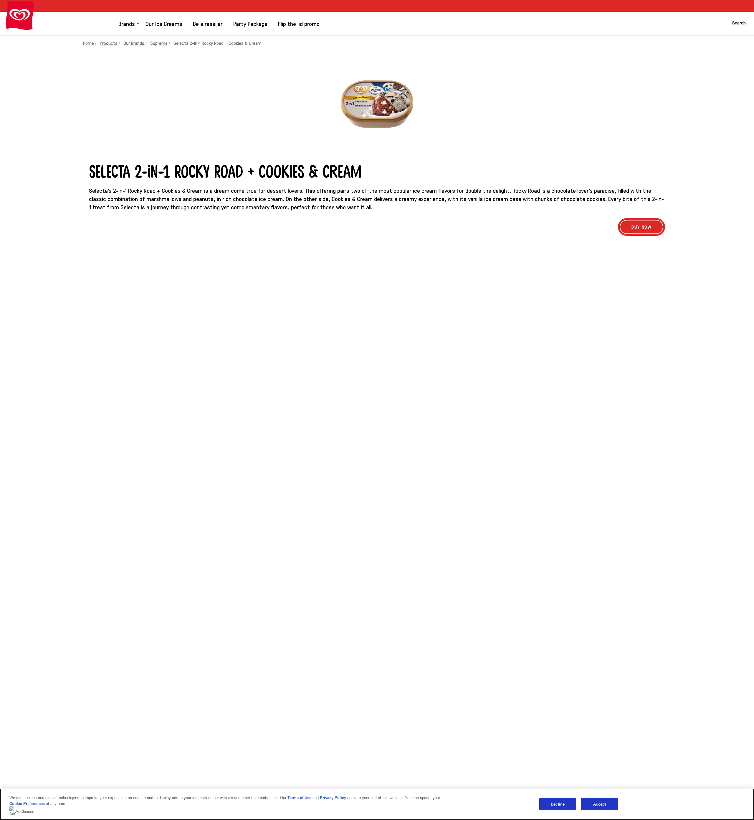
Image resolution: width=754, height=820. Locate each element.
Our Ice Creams (163, 23)
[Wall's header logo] (20, 15)
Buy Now (641, 227)
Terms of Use (299, 798)
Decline (558, 804)
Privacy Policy (333, 798)
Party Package (250, 23)
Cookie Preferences (27, 803)
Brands (126, 23)
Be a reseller (208, 23)
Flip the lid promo (299, 23)
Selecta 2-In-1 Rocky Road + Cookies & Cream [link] (217, 43)
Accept (599, 804)
